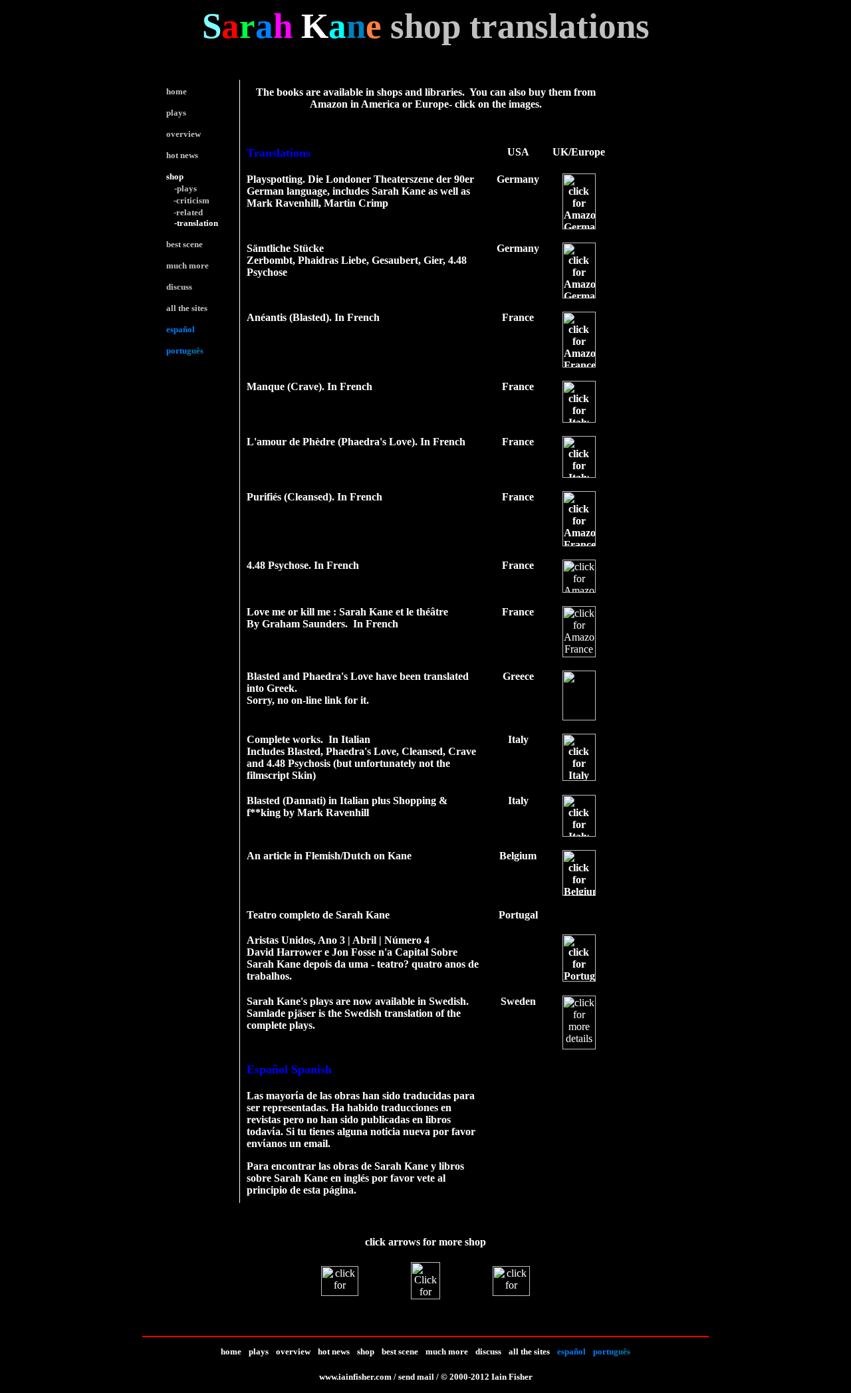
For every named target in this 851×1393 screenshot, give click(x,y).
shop (174, 176)
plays (259, 1351)
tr (180, 223)
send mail (416, 1377)
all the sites (529, 1351)
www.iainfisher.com (355, 1377)
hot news (334, 1351)
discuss (488, 1351)
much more (447, 1351)
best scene (400, 1351)
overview (293, 1351)
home (231, 1351)
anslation (200, 223)
